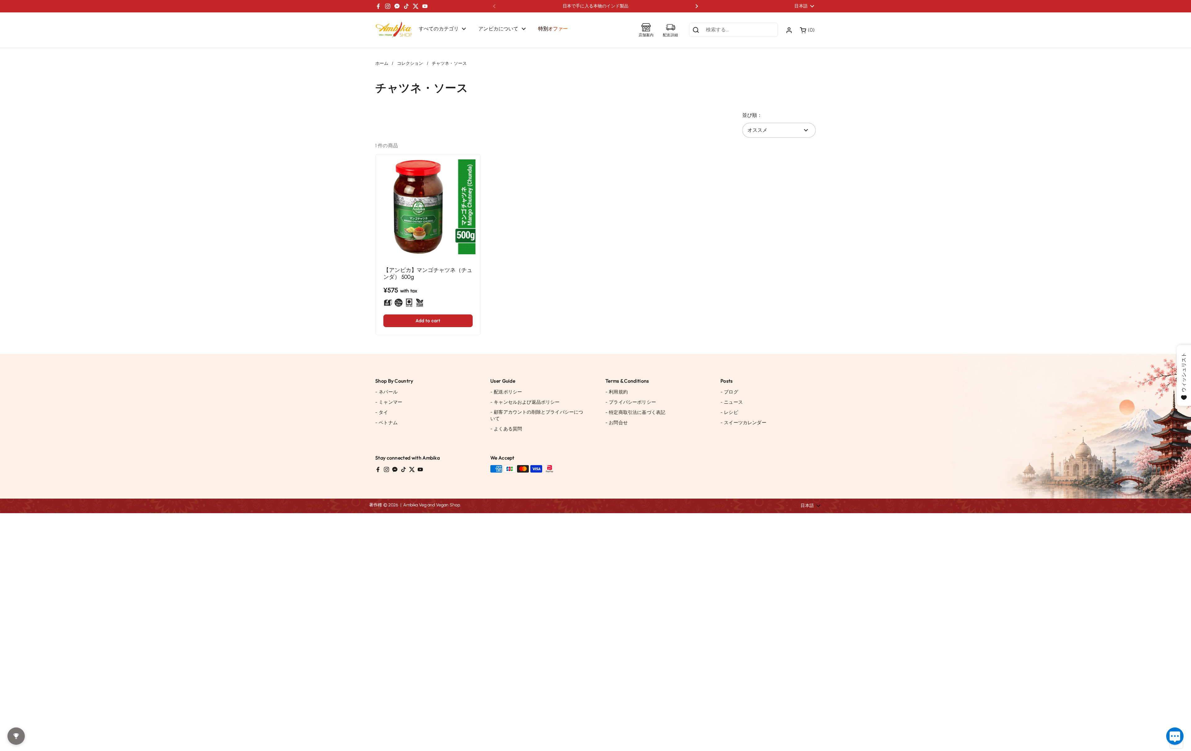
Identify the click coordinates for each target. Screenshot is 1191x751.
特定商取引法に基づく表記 (635, 412)
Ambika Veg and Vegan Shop (431, 505)
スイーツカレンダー (743, 422)
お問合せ (616, 422)
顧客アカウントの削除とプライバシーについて (536, 415)
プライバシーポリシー (630, 402)
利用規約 (616, 392)
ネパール (386, 392)
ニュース (731, 402)
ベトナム (386, 422)
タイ (381, 412)
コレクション (410, 63)
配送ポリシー (506, 392)
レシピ (729, 412)
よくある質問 (506, 429)
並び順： (752, 115)
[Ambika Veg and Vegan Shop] (394, 30)
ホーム (381, 63)
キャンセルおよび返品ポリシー (525, 402)
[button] (808, 30)
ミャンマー (388, 402)
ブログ (729, 392)
